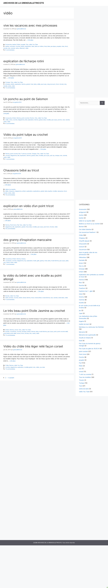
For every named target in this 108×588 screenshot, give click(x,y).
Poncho (32, 118)
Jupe (80, 313)
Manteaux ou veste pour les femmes (91, 327)
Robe (81, 366)
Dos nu (81, 266)
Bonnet (7, 296)
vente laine (61, 297)
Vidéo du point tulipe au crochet (25, 134)
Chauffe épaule (84, 241)
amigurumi (82, 212)
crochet (18, 46)
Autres (81, 215)
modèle (48, 119)
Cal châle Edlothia (85, 229)
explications (36, 191)
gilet (38, 260)
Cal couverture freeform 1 (87, 232)
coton (10, 119)
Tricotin (81, 380)
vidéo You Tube (33, 44)
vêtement (22, 48)
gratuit (28, 84)
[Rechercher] (102, 103)
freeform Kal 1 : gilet (86, 291)
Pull (19, 153)
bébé (6, 191)
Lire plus (30, 40)
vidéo (26, 48)
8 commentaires (10, 123)
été (26, 119)
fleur (80, 282)
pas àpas (53, 46)
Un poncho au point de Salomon (25, 99)
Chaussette (83, 244)
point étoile (6, 333)
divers (81, 263)
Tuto (27, 44)
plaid (67, 260)
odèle (38, 84)
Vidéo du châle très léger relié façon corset (33, 346)
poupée (23, 44)
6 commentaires (10, 50)
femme (24, 84)
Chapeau (82, 238)
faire (33, 46)
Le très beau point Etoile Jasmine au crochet (34, 310)
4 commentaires (10, 299)
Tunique (34, 153)
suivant (10, 378)
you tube (42, 367)
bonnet (11, 297)
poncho (60, 119)
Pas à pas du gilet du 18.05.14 (89, 348)
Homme (81, 300)
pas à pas (43, 84)
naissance (60, 191)
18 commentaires (10, 195)
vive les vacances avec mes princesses (30, 25)
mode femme (55, 260)
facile (34, 260)
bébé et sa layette (10, 189)
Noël (80, 340)
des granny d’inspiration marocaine (27, 240)
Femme (19, 118)
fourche (81, 285)
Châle (7, 365)
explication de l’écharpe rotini (23, 61)
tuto (9, 48)
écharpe (7, 84)
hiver (45, 46)
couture (81, 247)
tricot (66, 46)
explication (28, 46)
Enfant (18, 44)
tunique (57, 155)
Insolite (81, 302)
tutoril (8, 262)
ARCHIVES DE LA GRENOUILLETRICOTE (23, 3)
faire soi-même (39, 46)
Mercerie (82, 332)
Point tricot (13, 225)
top (54, 155)
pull (51, 155)
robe (63, 46)
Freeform (82, 288)
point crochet (25, 118)
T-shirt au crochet (26, 153)
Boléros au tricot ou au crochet (89, 224)
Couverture (8, 259)
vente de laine (84, 389)
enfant (22, 46)
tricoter (5, 48)
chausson (11, 191)
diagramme (21, 119)
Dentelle (82, 260)
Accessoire (8, 44)
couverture (8, 260)
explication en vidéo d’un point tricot (28, 206)
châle (6, 119)
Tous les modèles (85, 377)
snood (16, 329)
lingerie (81, 321)
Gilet (80, 294)
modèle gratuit (28, 367)
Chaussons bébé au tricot (21, 170)
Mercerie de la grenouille (87, 335)
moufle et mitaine (85, 338)
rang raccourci (51, 84)
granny (42, 260)
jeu (80, 310)
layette (50, 191)
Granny (23, 259)
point (55, 331)
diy (25, 260)
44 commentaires (10, 228)
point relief (13, 333)
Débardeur (82, 257)
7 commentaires (9, 264)
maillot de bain (84, 324)
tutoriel (13, 48)
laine (48, 46)
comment (12, 46)
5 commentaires (10, 159)
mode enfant (38, 297)
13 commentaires (10, 87)
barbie (14, 44)
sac (80, 369)
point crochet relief (62, 331)
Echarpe (7, 82)
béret (6, 297)
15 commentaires (10, 335)
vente (17, 48)
